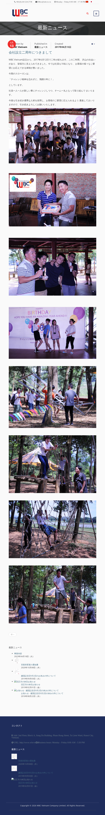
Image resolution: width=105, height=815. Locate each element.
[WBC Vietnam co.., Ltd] (20, 13)
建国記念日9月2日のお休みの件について (38, 675)
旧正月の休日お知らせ (30, 684)
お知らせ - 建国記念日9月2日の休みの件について (42, 693)
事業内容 (18, 653)
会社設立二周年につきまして (30, 52)
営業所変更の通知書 (29, 664)
